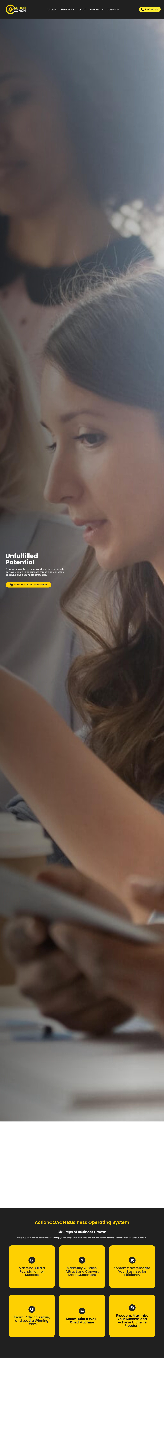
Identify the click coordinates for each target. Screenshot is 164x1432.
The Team (52, 9)
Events (82, 9)
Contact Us (113, 9)
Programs (66, 9)
